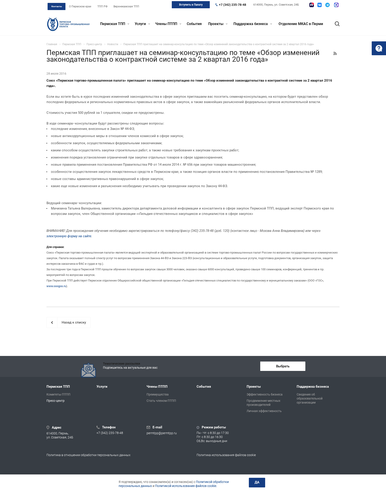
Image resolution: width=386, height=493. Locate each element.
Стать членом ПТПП (161, 400)
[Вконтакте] (319, 5)
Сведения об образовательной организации (310, 398)
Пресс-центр (55, 400)
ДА (257, 482)
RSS (335, 53)
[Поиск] (335, 24)
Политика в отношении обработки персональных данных (88, 455)
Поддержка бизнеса (251, 24)
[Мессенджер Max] (336, 5)
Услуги (141, 24)
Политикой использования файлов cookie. (186, 486)
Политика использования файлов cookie (226, 455)
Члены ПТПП (166, 24)
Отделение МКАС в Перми (301, 24)
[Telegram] (327, 5)
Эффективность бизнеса (265, 394)
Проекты (216, 24)
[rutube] (311, 5)
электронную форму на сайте (68, 236)
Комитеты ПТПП (58, 394)
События (194, 24)
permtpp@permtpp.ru (162, 433)
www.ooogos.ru (56, 286)
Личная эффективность (264, 411)
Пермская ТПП (113, 24)
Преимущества (158, 394)
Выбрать (283, 366)
